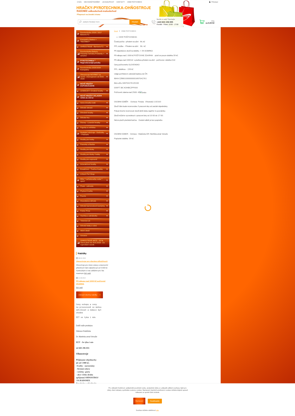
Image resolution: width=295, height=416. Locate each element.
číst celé (87, 273)
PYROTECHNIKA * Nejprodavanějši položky (90, 62)
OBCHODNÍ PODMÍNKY (92, 2)
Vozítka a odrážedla (88, 216)
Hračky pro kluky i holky (90, 154)
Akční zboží (85, 231)
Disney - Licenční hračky (90, 122)
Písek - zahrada (86, 186)
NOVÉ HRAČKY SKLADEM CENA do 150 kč (91, 97)
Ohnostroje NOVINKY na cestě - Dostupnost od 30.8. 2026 (92, 77)
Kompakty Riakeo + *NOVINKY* (88, 40)
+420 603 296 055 (165, 22)
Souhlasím (154, 401)
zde (157, 410)
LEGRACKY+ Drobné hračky (91, 91)
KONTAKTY (121, 2)
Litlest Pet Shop (87, 174)
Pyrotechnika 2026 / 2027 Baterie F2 (91, 33)
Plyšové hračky (86, 191)
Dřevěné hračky (86, 113)
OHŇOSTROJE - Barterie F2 (91, 46)
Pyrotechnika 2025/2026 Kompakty (90, 69)
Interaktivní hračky (88, 164)
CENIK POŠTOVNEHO (134, 2)
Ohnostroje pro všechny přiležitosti (92, 261)
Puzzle (83, 196)
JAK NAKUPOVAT (108, 2)
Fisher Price (85, 211)
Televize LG (85, 221)
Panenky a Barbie (87, 144)
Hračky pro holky (87, 139)
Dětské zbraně (86, 108)
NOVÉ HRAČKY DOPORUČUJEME (87, 85)
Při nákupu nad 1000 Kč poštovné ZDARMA (90, 282)
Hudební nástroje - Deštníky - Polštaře (92, 133)
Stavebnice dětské (88, 201)
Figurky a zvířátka (87, 127)
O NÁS (79, 2)
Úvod (116, 31)
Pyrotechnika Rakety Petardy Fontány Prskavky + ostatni (92, 53)
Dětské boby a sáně (88, 226)
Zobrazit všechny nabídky (87, 295)
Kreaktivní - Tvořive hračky (91, 169)
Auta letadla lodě (88, 103)
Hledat (135, 22)
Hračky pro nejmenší (88, 159)
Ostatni (83, 235)
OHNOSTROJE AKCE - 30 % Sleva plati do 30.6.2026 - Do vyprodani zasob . (92, 242)
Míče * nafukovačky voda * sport (91, 180)
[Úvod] (94, 10)
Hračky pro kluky (87, 149)
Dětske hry (84, 117)
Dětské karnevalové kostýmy (92, 206)
